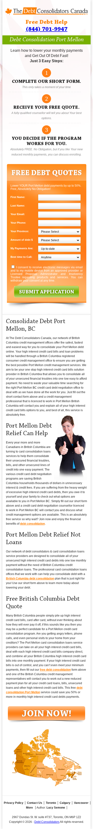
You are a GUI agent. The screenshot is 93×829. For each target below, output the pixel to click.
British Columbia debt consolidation (30, 578)
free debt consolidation (55, 669)
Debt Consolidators (46, 822)
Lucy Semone (55, 807)
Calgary (65, 803)
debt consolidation (32, 523)
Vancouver (81, 803)
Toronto (51, 803)
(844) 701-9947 (46, 29)
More (29, 807)
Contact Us (34, 803)
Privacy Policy (13, 803)
